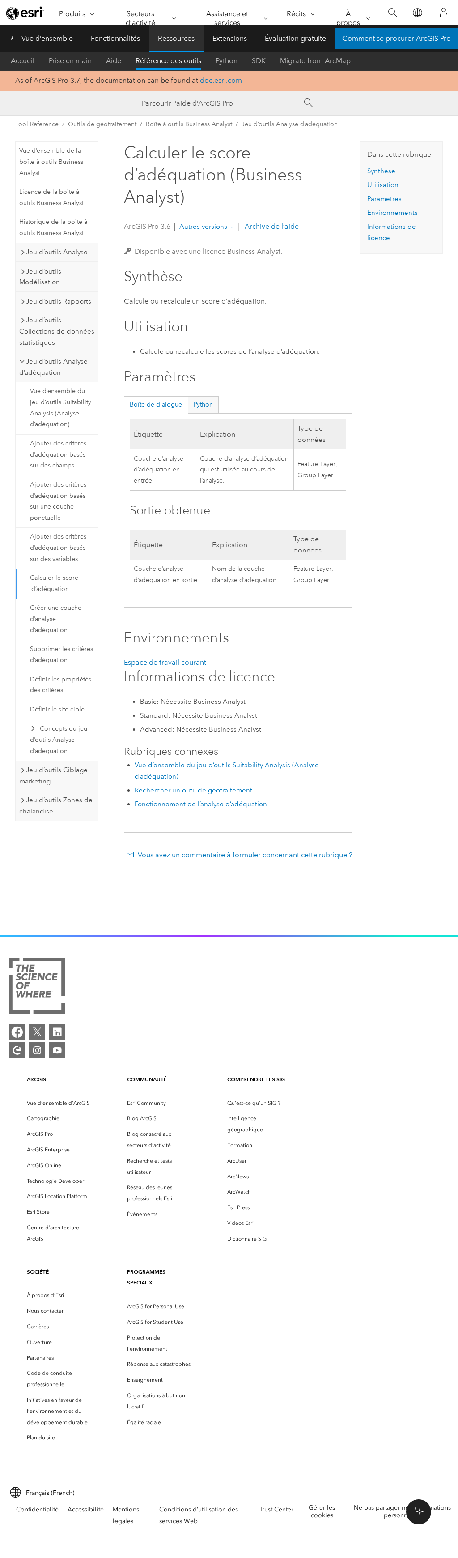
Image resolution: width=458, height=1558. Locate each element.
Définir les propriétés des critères (60, 685)
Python (226, 60)
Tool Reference (37, 124)
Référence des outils (168, 60)
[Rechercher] (392, 12)
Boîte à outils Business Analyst (189, 124)
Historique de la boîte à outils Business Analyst (53, 227)
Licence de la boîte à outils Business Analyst (51, 197)
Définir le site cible (57, 709)
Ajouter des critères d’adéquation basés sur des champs (58, 455)
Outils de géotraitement (102, 124)
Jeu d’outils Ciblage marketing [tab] (53, 775)
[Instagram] (37, 1050)
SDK (259, 60)
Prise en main (70, 60)
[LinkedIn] (57, 1032)
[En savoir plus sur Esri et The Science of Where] (37, 987)
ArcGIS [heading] (36, 1079)
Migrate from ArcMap (315, 60)
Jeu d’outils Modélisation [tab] (40, 277)
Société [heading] (38, 1271)
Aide (113, 60)
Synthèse (381, 171)
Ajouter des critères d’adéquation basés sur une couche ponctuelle (58, 501)
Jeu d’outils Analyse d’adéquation (290, 124)
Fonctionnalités (115, 38)
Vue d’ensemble (47, 38)
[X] (37, 1032)
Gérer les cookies (322, 1511)
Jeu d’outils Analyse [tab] (57, 252)
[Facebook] (17, 1032)
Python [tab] (203, 404)
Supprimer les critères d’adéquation (61, 654)
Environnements (392, 213)
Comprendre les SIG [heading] (256, 1079)
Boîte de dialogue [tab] (156, 404)
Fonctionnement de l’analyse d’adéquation (201, 804)
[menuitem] (59, 1103)
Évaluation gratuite (295, 38)
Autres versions (203, 227)
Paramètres (384, 199)
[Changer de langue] (417, 12)
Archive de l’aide (271, 226)
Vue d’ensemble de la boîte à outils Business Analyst (51, 162)
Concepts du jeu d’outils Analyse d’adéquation (58, 740)
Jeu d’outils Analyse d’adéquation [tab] (53, 367)
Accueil (22, 60)
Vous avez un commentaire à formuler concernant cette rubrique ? (245, 855)
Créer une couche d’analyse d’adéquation (55, 619)
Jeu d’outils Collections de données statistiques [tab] (56, 331)
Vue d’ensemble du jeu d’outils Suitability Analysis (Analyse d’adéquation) (60, 407)
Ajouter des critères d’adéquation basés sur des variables (58, 548)
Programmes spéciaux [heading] (146, 1277)
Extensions (229, 38)
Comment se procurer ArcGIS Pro (396, 38)
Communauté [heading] (147, 1079)
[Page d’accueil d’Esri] (25, 13)
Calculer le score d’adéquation (54, 583)
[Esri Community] (17, 1050)
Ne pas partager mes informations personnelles (402, 1511)
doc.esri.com (221, 80)
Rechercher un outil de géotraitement (193, 790)
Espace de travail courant (165, 662)
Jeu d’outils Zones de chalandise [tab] (56, 805)
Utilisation (383, 185)
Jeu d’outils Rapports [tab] (58, 301)
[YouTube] (57, 1050)
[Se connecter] (443, 12)
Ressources (176, 38)
